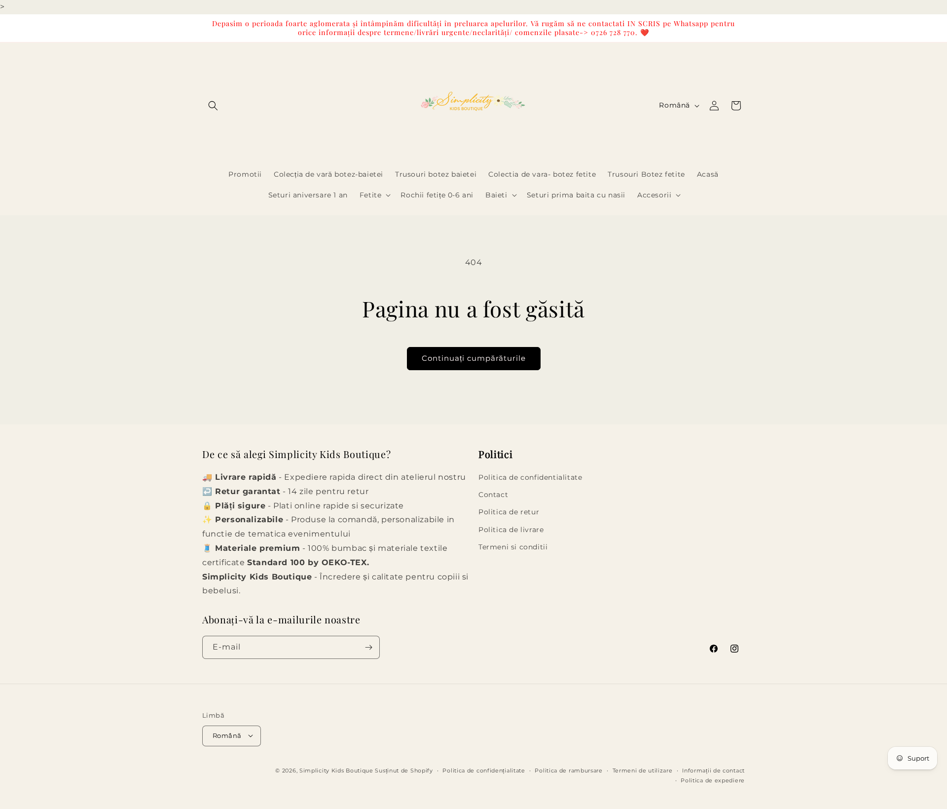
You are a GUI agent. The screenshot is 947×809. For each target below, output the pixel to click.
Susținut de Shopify (404, 770)
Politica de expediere (713, 779)
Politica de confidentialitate (530, 477)
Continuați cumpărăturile (474, 358)
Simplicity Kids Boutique (336, 770)
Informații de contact (713, 770)
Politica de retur (508, 512)
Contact (493, 495)
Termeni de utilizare (643, 770)
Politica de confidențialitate (483, 770)
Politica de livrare (511, 529)
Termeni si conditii (512, 546)
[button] (213, 105)
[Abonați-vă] (368, 647)
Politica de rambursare (568, 770)
